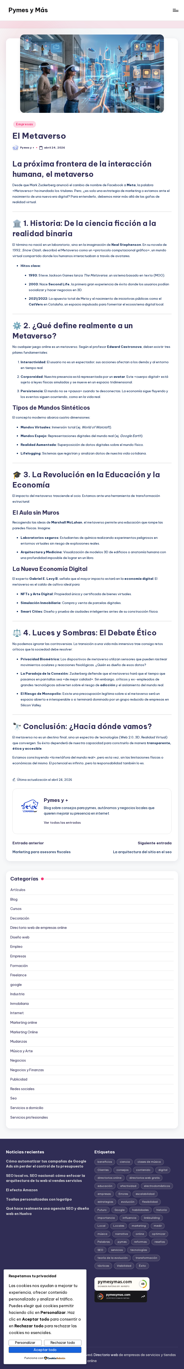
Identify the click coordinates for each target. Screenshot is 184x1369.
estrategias (105, 1201)
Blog (13, 899)
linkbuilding (152, 1217)
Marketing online (23, 1022)
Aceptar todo (45, 1350)
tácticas (103, 1265)
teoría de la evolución (113, 1258)
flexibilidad (150, 1201)
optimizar (158, 1234)
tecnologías (138, 1250)
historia (161, 1210)
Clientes (103, 1170)
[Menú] (175, 10)
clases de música (149, 1161)
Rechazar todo (63, 1342)
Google (120, 1210)
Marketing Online (24, 1032)
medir (158, 1225)
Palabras (104, 1241)
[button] (62, 822)
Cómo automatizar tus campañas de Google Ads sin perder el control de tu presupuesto (46, 1164)
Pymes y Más (28, 10)
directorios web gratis (144, 1177)
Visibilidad (124, 1265)
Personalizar (25, 1342)
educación (105, 1186)
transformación (146, 1258)
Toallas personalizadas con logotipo (39, 1199)
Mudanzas (18, 1041)
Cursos (16, 909)
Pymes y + (56, 800)
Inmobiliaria (19, 1003)
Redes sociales (22, 1089)
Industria (17, 994)
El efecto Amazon (22, 1190)
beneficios (105, 1161)
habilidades (140, 1210)
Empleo (16, 946)
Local (101, 1225)
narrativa (121, 1234)
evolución (127, 1201)
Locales (118, 1225)
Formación (19, 966)
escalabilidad (145, 1194)
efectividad (128, 1186)
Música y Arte (21, 1051)
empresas (104, 1194)
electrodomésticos (157, 1186)
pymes (122, 1241)
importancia (106, 1217)
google (16, 985)
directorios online (109, 1177)
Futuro (102, 1210)
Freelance (18, 975)
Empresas (24, 124)
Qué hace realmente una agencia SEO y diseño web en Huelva (47, 1211)
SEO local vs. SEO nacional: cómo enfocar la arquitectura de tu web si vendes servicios (45, 1178)
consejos (122, 1170)
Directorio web (106, 1355)
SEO (100, 1250)
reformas (140, 1241)
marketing (139, 1225)
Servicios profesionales (29, 1117)
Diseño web (19, 937)
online (140, 1234)
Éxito (142, 1265)
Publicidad (18, 1079)
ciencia (125, 1161)
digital (162, 1170)
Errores (123, 1194)
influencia (129, 1217)
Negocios (18, 1060)
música (102, 1234)
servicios (117, 1250)
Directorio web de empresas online (38, 928)
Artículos (17, 890)
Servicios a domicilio (26, 1108)
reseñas (160, 1241)
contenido (143, 1170)
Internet (17, 1013)
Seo (13, 1098)
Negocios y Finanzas (27, 1070)
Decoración (19, 918)
